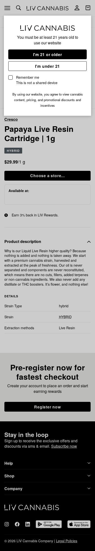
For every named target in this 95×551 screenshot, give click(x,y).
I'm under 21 (47, 66)
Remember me (36, 80)
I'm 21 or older (47, 54)
